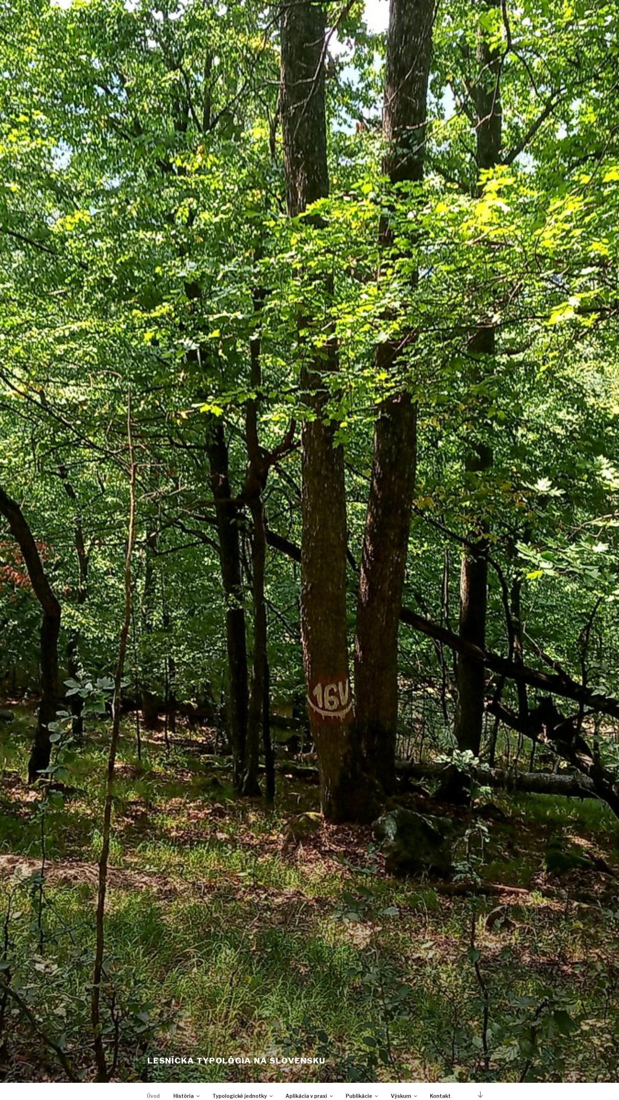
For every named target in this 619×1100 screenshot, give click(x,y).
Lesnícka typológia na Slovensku (237, 1061)
